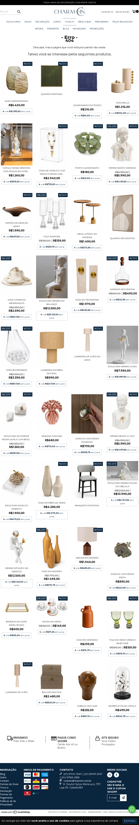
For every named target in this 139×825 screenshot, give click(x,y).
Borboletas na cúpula (122, 706)
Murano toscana (52, 436)
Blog (66, 28)
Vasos (28, 21)
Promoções (97, 28)
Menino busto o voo (122, 436)
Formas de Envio (9, 784)
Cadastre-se (107, 12)
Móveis (39, 28)
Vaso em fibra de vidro (52, 502)
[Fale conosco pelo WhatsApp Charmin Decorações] (132, 809)
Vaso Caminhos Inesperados (17, 301)
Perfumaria (102, 21)
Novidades (79, 28)
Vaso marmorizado (16, 101)
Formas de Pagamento (6, 796)
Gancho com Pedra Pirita (122, 576)
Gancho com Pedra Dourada (87, 440)
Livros (57, 21)
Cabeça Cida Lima (87, 706)
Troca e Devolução (6, 789)
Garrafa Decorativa (122, 289)
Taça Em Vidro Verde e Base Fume (122, 642)
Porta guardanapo (87, 168)
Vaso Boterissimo (16, 370)
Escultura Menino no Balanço (52, 302)
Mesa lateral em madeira (87, 236)
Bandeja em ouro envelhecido (16, 623)
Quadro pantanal (52, 94)
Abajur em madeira (87, 557)
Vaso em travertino (87, 299)
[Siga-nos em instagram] (109, 774)
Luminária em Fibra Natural (52, 372)
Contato (4, 780)
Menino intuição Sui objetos (16, 570)
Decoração (42, 21)
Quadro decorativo (122, 238)
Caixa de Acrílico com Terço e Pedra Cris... (52, 172)
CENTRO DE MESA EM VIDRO (16, 225)
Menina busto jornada (122, 168)
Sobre (3, 777)
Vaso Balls (122, 102)
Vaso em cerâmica (87, 640)
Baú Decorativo (52, 692)
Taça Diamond (51, 236)
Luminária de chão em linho (87, 358)
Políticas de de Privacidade (8, 802)
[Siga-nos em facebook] (116, 774)
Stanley (69, 21)
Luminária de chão (16, 692)
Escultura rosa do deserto (16, 507)
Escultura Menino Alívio (122, 366)
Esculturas (14, 21)
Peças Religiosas (123, 21)
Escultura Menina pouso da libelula (122, 485)
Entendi (130, 821)
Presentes (53, 28)
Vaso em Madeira (52, 571)
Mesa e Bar (84, 21)
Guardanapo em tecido (87, 105)
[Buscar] (18, 12)
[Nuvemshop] (16, 813)
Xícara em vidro (51, 621)
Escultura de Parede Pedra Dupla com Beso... (16, 438)
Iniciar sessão (122, 12)
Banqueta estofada (87, 505)
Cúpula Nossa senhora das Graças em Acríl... (16, 170)
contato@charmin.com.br (77, 780)
